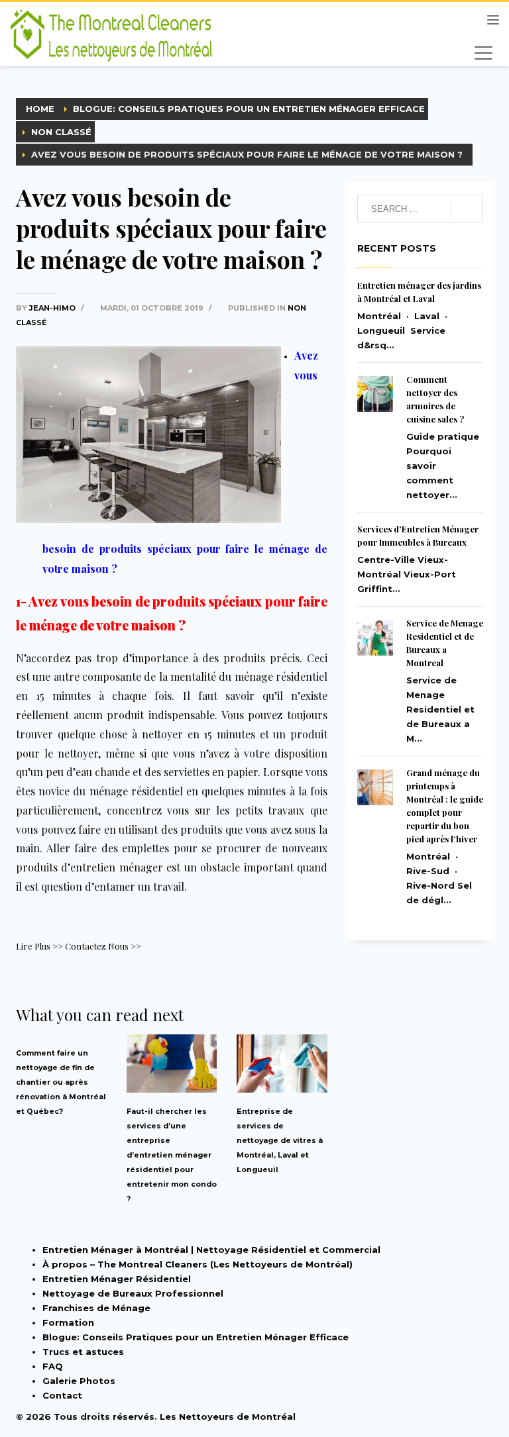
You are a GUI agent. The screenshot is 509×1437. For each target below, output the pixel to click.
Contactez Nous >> (103, 946)
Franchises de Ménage (96, 1308)
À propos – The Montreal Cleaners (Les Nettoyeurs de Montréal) (197, 1264)
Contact (62, 1395)
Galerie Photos (78, 1380)
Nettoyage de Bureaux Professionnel (132, 1293)
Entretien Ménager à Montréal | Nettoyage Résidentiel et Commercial (211, 1249)
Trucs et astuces (83, 1351)
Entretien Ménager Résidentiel (116, 1278)
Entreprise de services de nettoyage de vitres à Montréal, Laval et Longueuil (280, 1140)
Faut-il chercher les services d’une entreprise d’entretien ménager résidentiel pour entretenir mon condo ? (172, 1155)
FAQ (52, 1366)
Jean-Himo (53, 308)
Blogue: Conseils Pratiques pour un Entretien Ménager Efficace (195, 1337)
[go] (467, 209)
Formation (68, 1322)
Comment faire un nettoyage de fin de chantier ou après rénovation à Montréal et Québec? (61, 1082)
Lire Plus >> (39, 946)
